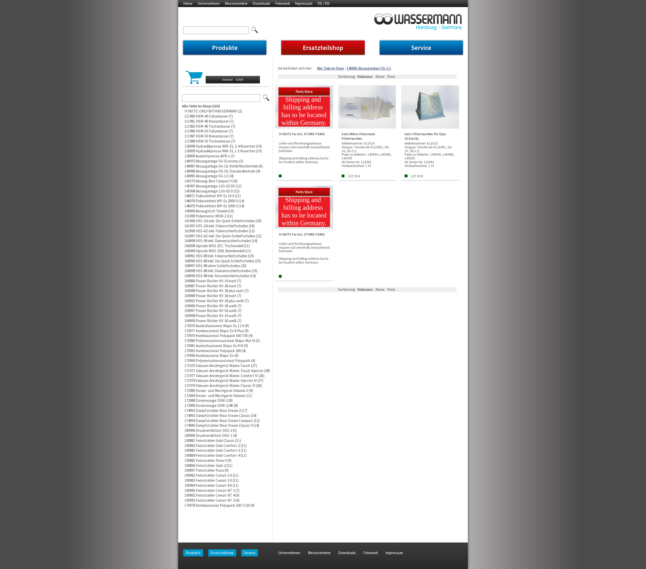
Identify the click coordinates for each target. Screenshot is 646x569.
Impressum (303, 3)
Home (188, 3)
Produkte (225, 48)
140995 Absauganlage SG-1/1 (369, 68)
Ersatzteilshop (323, 48)
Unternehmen (209, 3)
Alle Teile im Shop (330, 68)
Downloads (261, 3)
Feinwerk (282, 3)
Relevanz (365, 76)
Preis (391, 76)
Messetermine (236, 3)
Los (266, 98)
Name (380, 76)
